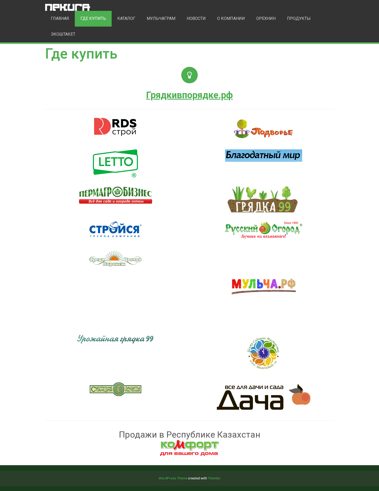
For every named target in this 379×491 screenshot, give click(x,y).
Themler (214, 478)
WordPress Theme (173, 478)
